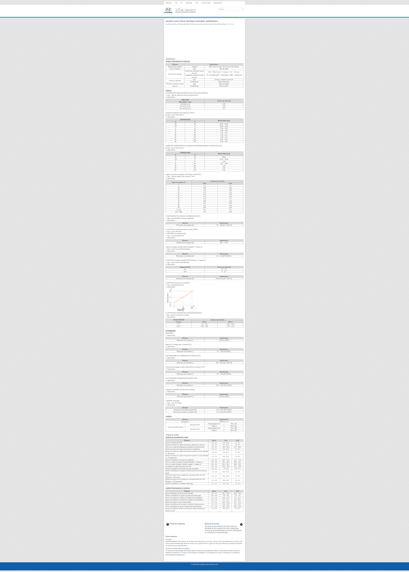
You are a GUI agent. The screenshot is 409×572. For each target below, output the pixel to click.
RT (181, 3)
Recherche (218, 3)
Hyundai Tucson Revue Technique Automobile (177, 24)
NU (176, 3)
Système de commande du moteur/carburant (201, 24)
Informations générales (220, 24)
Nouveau (189, 3)
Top (197, 3)
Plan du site (206, 3)
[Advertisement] (204, 42)
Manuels (169, 3)
